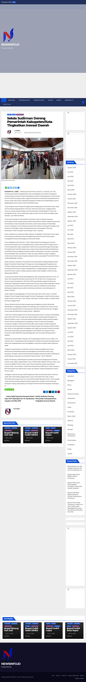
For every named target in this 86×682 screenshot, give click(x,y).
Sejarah (70, 453)
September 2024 (73, 270)
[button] (80, 102)
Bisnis (59, 100)
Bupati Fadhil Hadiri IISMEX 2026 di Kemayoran (31, 435)
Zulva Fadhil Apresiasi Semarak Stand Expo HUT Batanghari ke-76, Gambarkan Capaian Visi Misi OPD (20, 398)
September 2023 (73, 323)
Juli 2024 (70, 279)
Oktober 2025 (72, 212)
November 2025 (72, 207)
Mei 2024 (70, 287)
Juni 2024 (71, 283)
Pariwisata (69, 100)
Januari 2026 (72, 198)
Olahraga (70, 425)
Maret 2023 (71, 350)
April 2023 (71, 345)
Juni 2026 (71, 176)
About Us (58, 675)
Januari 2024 (72, 305)
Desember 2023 (72, 310)
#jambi (26, 132)
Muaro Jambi (71, 416)
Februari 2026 (72, 194)
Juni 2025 (71, 230)
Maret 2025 (71, 243)
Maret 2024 (71, 296)
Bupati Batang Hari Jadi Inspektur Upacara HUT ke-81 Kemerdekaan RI (75, 468)
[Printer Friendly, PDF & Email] (9, 389)
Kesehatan (71, 411)
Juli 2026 (70, 172)
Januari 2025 (72, 252)
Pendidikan (56, 430)
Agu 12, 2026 (30, 633)
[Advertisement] (43, 85)
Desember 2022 (72, 363)
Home (53, 675)
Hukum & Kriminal (73, 394)
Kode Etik (64, 675)
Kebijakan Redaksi (79, 678)
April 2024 (71, 292)
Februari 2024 (72, 301)
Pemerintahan (39, 100)
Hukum (50, 100)
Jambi (14, 114)
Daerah (9, 114)
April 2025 (71, 239)
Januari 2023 (72, 359)
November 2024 (72, 261)
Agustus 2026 (72, 167)
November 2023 (72, 314)
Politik (69, 449)
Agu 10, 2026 (51, 633)
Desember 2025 (72, 203)
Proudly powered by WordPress (9, 677)
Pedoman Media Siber (73, 675)
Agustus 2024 (72, 274)
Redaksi (17, 130)
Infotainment (71, 398)
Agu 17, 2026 (9, 633)
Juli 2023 (70, 332)
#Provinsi (38, 132)
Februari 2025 (72, 247)
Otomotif (70, 429)
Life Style (7, 104)
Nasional (11, 100)
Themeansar (30, 677)
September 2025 (73, 216)
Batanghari (71, 380)
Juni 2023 (71, 336)
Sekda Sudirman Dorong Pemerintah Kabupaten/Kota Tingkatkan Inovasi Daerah (45, 398)
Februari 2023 (72, 354)
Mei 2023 (70, 341)
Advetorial (71, 376)
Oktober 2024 (72, 265)
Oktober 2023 (72, 319)
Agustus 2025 (72, 221)
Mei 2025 (70, 234)
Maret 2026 (71, 190)
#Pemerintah (32, 132)
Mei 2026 (70, 181)
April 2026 (71, 185)
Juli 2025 (70, 225)
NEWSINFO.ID (10, 664)
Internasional (24, 100)
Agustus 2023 (72, 327)
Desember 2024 (72, 256)
